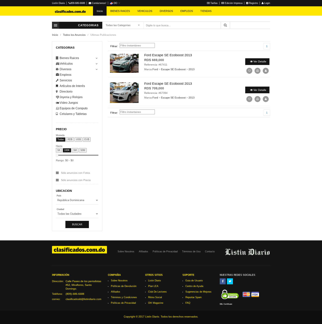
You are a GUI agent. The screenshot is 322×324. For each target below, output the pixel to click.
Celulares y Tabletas (73, 113)
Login (266, 3)
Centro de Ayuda (194, 286)
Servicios (66, 80)
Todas (60, 139)
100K (67, 150)
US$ (78, 139)
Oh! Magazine (155, 302)
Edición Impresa (233, 3)
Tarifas (214, 3)
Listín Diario (58, 3)
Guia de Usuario (194, 280)
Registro (253, 3)
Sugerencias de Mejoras (198, 291)
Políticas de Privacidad (165, 251)
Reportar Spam (193, 297)
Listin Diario (154, 280)
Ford (155, 69)
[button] (115, 3)
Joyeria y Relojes (71, 97)
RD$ (70, 139)
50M (82, 150)
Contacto (210, 251)
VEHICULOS (144, 10)
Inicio (100, 10)
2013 (192, 69)
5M (75, 150)
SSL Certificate (226, 304)
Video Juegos (69, 102)
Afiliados (143, 251)
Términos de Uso (191, 251)
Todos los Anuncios (74, 34)
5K (58, 150)
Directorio (66, 91)
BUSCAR (77, 224)
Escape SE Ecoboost (173, 69)
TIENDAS (205, 10)
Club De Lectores (157, 291)
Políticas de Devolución (123, 286)
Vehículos (66, 63)
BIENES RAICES (120, 10)
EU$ (86, 139)
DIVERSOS (166, 10)
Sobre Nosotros (126, 251)
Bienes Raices (69, 58)
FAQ (187, 302)
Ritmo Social (155, 297)
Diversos (65, 69)
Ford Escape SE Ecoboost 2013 (168, 55)
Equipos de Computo (74, 108)
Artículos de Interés (72, 86)
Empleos (65, 74)
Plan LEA (153, 286)
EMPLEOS (186, 10)
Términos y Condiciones (124, 297)
